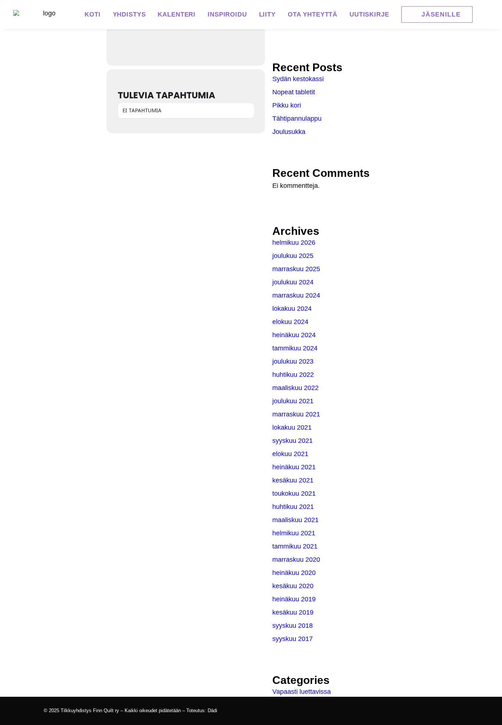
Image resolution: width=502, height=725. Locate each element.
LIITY (267, 14)
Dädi (212, 710)
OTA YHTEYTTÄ (312, 14)
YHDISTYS (129, 14)
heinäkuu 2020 (294, 572)
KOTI (92, 14)
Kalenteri (177, 14)
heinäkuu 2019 (294, 599)
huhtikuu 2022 (293, 374)
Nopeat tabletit (293, 92)
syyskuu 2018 (292, 625)
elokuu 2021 (290, 454)
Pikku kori (286, 105)
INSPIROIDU (227, 14)
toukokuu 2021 (294, 493)
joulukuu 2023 (292, 361)
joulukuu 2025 (292, 255)
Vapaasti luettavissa (301, 691)
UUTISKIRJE (369, 14)
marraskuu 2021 (296, 414)
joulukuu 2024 (292, 282)
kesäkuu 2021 (292, 480)
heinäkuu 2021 (294, 467)
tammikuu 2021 (295, 546)
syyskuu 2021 (292, 440)
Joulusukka (288, 131)
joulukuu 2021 (292, 401)
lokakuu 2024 (292, 308)
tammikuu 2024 (295, 348)
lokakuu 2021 (292, 427)
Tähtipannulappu (297, 118)
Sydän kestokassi (298, 79)
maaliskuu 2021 (295, 520)
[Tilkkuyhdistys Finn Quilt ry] (46, 14)
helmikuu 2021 (293, 533)
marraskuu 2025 (296, 269)
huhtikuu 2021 (293, 506)
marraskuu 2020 (296, 559)
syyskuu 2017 (292, 638)
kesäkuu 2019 (292, 612)
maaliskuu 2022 (295, 387)
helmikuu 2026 (293, 242)
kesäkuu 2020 (292, 586)
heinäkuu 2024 (294, 335)
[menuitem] (92, 14)
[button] (434, 14)
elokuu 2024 (290, 321)
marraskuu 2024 (296, 295)
